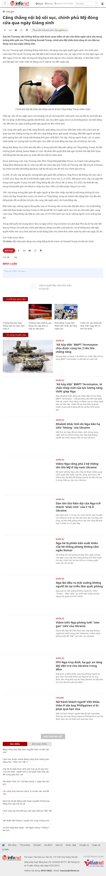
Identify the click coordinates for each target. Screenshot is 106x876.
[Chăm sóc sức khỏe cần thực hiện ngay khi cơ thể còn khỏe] (91, 311)
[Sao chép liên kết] (21, 30)
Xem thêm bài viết (53, 736)
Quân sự (60, 340)
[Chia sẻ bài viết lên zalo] (10, 30)
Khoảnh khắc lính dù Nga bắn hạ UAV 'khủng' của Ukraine (78, 425)
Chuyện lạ (84, 845)
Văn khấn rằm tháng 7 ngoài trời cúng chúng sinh (26, 820)
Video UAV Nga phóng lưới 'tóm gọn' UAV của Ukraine (78, 624)
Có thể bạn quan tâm (16, 299)
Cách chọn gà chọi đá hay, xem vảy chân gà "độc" (26, 810)
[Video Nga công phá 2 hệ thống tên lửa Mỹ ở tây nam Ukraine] (28, 475)
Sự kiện (5, 849)
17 (26, 762)
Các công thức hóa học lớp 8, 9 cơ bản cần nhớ (24, 791)
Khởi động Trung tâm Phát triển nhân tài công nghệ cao (66, 326)
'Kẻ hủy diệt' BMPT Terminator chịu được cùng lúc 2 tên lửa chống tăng (77, 348)
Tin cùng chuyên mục (16, 335)
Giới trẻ (59, 845)
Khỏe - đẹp (71, 845)
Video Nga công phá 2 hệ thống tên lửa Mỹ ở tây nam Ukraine (77, 465)
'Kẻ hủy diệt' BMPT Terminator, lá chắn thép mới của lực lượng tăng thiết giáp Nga (79, 387)
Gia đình (48, 845)
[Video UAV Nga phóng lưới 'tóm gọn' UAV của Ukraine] (28, 634)
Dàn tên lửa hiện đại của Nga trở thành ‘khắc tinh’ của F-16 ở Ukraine (78, 506)
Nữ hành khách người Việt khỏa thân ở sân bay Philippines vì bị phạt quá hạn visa (78, 705)
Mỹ (15, 257)
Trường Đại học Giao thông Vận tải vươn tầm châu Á (14, 326)
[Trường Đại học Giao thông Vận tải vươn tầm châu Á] (14, 311)
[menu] (5, 3)
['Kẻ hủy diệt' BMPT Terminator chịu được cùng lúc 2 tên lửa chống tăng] (28, 356)
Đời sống (12, 845)
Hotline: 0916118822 (65, 3)
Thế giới (10, 12)
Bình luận (9, 250)
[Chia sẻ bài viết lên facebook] (5, 30)
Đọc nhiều (15, 744)
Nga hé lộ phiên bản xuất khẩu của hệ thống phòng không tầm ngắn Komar (77, 546)
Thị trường (25, 845)
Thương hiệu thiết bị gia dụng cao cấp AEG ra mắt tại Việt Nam (40, 326)
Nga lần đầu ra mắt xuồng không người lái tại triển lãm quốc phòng (79, 584)
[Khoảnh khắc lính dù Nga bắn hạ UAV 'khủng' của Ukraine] (28, 436)
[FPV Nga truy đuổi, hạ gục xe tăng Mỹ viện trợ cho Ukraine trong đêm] (28, 674)
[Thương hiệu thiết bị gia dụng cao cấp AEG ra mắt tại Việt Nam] (40, 311)
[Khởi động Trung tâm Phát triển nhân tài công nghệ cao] (66, 311)
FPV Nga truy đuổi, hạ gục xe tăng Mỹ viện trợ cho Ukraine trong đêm (79, 665)
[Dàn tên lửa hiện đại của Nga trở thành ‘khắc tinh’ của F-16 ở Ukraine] (28, 515)
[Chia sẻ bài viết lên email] (16, 30)
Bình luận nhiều (39, 744)
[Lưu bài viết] (27, 30)
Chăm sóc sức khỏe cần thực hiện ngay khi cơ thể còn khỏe (91, 326)
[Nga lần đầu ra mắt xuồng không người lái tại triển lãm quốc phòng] (28, 594)
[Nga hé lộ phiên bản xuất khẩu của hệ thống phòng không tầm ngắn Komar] (28, 555)
